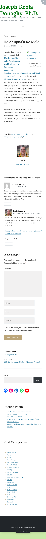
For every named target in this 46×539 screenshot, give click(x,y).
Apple (9, 457)
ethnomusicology (10, 137)
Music (25, 137)
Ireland (9, 480)
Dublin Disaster (12, 462)
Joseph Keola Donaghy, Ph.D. (19, 10)
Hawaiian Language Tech (15, 477)
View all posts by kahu (23, 164)
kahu (22, 46)
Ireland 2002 (11, 482)
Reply (7, 204)
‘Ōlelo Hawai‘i (10, 36)
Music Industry (12, 490)
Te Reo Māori (11, 499)
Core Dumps (11, 460)
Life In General (12, 485)
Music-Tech (11, 492)
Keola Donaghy (19, 211)
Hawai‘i (19, 137)
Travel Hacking (12, 504)
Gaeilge (9, 470)
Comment (8, 268)
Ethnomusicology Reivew (14, 79)
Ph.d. (8, 494)
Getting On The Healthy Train (17, 414)
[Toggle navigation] (23, 27)
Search (6, 375)
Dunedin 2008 (27, 134)
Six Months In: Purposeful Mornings (19, 412)
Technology (11, 502)
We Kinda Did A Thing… (15, 417)
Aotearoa (10, 455)
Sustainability (12, 497)
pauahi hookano (18, 184)
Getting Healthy (12, 472)
